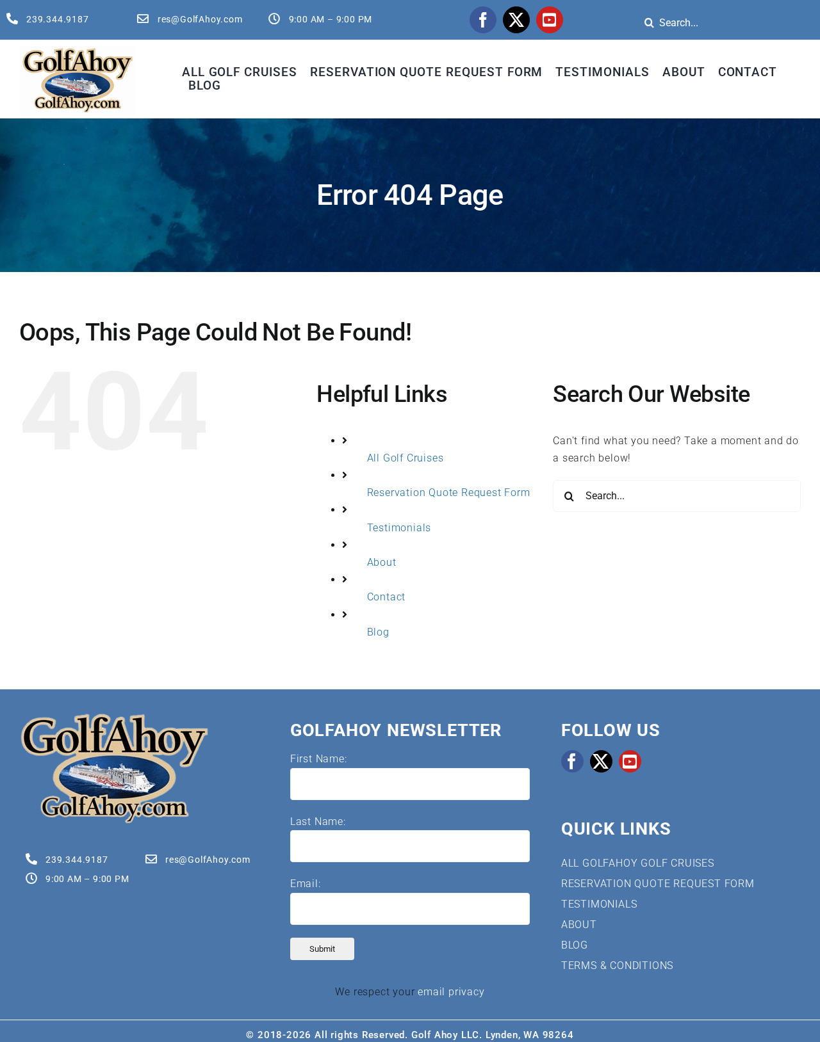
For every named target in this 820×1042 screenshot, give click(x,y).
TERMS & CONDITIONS (617, 965)
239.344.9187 (57, 19)
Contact (386, 597)
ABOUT (579, 924)
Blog (378, 632)
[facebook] (483, 19)
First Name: (318, 759)
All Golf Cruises (405, 458)
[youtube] (549, 19)
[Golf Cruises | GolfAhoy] (114, 717)
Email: (305, 884)
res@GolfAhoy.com (200, 19)
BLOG (574, 945)
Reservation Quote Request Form (448, 492)
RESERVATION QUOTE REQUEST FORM (658, 884)
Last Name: (318, 821)
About (382, 562)
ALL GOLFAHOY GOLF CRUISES (637, 863)
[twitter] (516, 19)
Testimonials (399, 528)
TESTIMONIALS (599, 904)
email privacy (451, 992)
